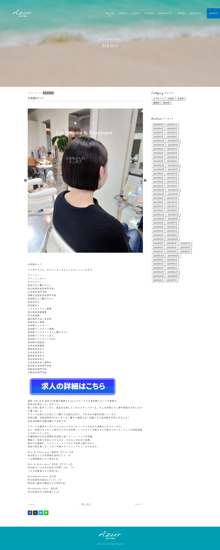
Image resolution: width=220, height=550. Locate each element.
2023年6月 (158, 202)
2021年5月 (172, 247)
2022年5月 (172, 226)
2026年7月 (172, 124)
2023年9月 (173, 194)
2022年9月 (173, 218)
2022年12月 (158, 214)
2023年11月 (173, 189)
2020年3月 (172, 263)
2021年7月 (185, 243)
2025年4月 (158, 157)
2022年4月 (158, 230)
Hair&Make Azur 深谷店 (43, 488)
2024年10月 (158, 169)
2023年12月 (158, 189)
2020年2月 (158, 267)
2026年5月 (172, 128)
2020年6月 (172, 259)
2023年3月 (172, 206)
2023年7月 (172, 198)
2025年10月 (158, 144)
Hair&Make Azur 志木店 (42, 476)
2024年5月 (172, 177)
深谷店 (166, 102)
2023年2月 (158, 210)
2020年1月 (172, 267)
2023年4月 (158, 206)
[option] (85, 181)
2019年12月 (158, 272)
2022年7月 (172, 222)
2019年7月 (172, 280)
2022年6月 (158, 226)
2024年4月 (158, 181)
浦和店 (156, 102)
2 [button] (87, 251)
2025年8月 (158, 148)
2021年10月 (172, 239)
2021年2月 (172, 251)
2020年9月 (158, 259)
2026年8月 (158, 124)
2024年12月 (158, 165)
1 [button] (83, 251)
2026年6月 (158, 128)
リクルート (158, 98)
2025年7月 (172, 148)
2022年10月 (158, 218)
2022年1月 (172, 235)
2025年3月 (172, 157)
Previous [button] (25, 180)
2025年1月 (172, 161)
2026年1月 (172, 136)
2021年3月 (158, 251)
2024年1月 (172, 185)
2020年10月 (173, 255)
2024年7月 (172, 173)
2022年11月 (173, 214)
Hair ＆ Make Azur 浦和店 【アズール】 (51, 452)
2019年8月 (158, 280)
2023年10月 (158, 194)
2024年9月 (173, 169)
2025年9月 (173, 144)
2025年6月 (158, 152)
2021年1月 (185, 251)
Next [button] (145, 180)
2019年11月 (173, 272)
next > (139, 504)
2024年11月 (173, 165)
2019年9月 (172, 276)
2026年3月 (172, 132)
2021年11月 (158, 239)
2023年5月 (172, 202)
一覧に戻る (85, 504)
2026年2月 (158, 136)
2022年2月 (158, 235)
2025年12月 (158, 140)
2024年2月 (158, 185)
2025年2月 (158, 161)
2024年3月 (172, 181)
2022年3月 (172, 230)
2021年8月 (172, 243)
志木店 (180, 98)
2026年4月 (158, 132)
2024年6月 (158, 177)
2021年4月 (185, 247)
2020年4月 (158, 263)
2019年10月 (158, 276)
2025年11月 (173, 140)
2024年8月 (158, 173)
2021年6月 (158, 247)
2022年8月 (158, 222)
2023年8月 (158, 198)
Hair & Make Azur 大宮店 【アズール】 (50, 464)
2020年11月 (158, 255)
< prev (31, 504)
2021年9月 (158, 243)
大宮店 (170, 98)
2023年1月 (172, 210)
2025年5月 (172, 152)
